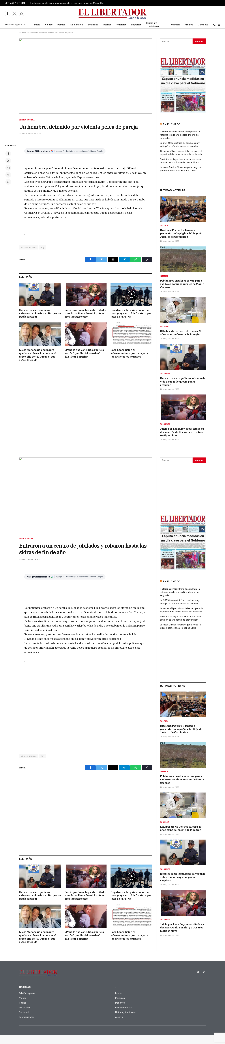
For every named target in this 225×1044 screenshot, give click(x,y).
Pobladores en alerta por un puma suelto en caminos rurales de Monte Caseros (68, 3)
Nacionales (76, 24)
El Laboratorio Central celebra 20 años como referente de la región (180, 333)
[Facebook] (8, 153)
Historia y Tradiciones (152, 25)
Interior (107, 24)
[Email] (8, 168)
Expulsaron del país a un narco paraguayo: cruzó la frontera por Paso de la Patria (131, 313)
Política (61, 24)
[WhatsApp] (8, 182)
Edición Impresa (27, 120)
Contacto (203, 24)
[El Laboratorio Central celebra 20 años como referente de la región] (183, 310)
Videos (48, 24)
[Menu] (219, 24)
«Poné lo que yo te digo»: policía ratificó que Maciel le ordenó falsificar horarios (84, 353)
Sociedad (93, 24)
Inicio (37, 24)
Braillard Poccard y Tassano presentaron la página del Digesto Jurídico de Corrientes (181, 233)
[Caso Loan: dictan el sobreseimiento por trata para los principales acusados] (131, 334)
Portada (22, 33)
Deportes (136, 24)
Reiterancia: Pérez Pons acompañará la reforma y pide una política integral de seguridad (180, 134)
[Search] (214, 24)
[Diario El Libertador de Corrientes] (112, 13)
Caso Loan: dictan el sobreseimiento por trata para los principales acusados (129, 353)
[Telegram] (8, 175)
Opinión (175, 24)
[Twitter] (8, 161)
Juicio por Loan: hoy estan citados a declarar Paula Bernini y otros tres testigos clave (86, 313)
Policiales (121, 24)
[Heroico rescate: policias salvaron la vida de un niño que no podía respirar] (40, 294)
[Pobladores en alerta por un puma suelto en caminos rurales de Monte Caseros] (183, 259)
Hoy (42, 247)
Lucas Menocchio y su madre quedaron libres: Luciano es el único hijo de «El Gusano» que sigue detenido (37, 354)
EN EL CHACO (171, 124)
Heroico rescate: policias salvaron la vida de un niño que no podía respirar (40, 313)
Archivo (189, 24)
